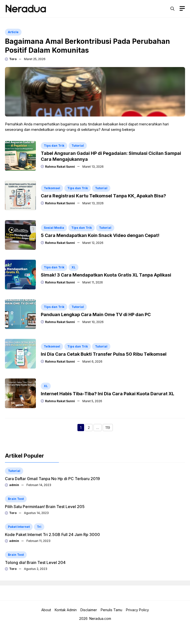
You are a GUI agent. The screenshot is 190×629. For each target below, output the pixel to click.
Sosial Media (54, 228)
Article (13, 32)
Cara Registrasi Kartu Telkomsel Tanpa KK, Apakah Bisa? (103, 195)
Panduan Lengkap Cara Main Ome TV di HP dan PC (96, 314)
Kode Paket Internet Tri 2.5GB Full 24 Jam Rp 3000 (52, 534)
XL (73, 267)
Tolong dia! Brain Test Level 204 (35, 562)
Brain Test (16, 499)
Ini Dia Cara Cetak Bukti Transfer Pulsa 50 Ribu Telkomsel (103, 354)
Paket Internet (19, 527)
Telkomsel (52, 188)
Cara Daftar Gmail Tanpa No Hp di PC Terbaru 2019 (52, 478)
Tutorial (77, 145)
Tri (39, 527)
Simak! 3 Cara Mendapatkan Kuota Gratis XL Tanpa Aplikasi (106, 275)
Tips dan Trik (54, 145)
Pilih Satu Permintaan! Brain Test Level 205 (45, 506)
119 (109, 428)
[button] (172, 8)
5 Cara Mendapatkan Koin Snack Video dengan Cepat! (100, 235)
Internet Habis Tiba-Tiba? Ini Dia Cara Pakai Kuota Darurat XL (107, 393)
